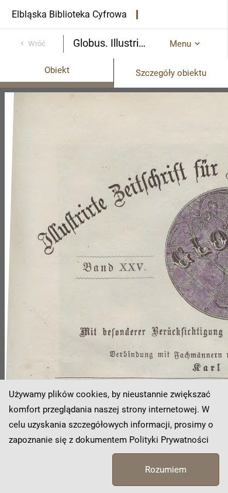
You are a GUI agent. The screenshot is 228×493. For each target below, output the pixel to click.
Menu (180, 44)
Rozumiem (165, 469)
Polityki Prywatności (169, 440)
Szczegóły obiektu (171, 73)
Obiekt (57, 70)
